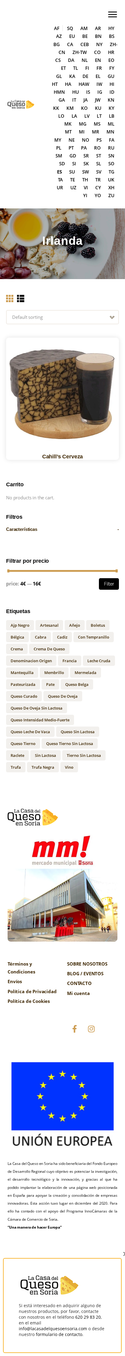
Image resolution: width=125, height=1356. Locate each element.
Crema (17, 649)
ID (112, 92)
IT (74, 100)
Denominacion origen (31, 660)
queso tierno (23, 743)
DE (85, 76)
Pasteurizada (23, 684)
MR (95, 132)
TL (75, 68)
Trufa (16, 767)
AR (98, 28)
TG (111, 172)
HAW (84, 84)
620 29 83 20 (88, 1317)
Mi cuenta (78, 993)
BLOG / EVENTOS (85, 973)
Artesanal (49, 625)
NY (99, 44)
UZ (73, 187)
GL (59, 76)
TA (60, 180)
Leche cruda (98, 660)
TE (72, 180)
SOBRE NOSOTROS (87, 964)
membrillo (54, 672)
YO (98, 195)
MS (97, 124)
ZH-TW (80, 52)
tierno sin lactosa (84, 755)
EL (98, 76)
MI (82, 132)
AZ (59, 36)
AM (84, 28)
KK (56, 108)
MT (68, 132)
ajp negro (20, 625)
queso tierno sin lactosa (69, 743)
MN (110, 132)
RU (111, 148)
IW (99, 84)
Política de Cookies (29, 1001)
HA (68, 84)
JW (97, 100)
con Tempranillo (93, 637)
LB (111, 116)
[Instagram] (91, 1029)
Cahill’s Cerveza (62, 457)
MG (82, 124)
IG (99, 92)
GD (72, 156)
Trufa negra (43, 767)
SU (72, 172)
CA (70, 44)
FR (99, 68)
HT (55, 84)
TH (85, 180)
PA (84, 148)
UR (60, 187)
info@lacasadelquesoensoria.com (53, 1328)
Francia (69, 660)
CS (58, 60)
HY (111, 28)
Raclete (17, 755)
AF (56, 28)
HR (111, 52)
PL (58, 148)
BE (85, 36)
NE (72, 140)
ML (111, 124)
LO (61, 116)
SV (98, 172)
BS (111, 36)
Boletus (98, 625)
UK (111, 180)
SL (98, 163)
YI (85, 195)
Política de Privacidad (32, 991)
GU (111, 76)
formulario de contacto (59, 1334)
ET (63, 68)
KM (70, 108)
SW (85, 172)
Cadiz (62, 637)
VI (86, 187)
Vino (69, 767)
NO (85, 140)
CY (98, 187)
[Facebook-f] (74, 1029)
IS (88, 92)
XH (111, 187)
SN (111, 156)
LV (87, 116)
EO (111, 60)
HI (112, 84)
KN (111, 100)
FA (111, 140)
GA (62, 100)
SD (62, 163)
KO (84, 108)
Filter (109, 584)
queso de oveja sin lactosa (36, 708)
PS (99, 140)
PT (71, 148)
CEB (84, 44)
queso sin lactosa (78, 731)
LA (74, 116)
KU (98, 108)
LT (99, 116)
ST (98, 156)
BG (56, 44)
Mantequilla (22, 672)
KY (111, 108)
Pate (50, 684)
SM (59, 156)
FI (87, 68)
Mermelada (85, 672)
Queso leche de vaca (30, 731)
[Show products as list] (20, 298)
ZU (111, 195)
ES (59, 172)
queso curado (24, 696)
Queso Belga (77, 684)
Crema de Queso (49, 649)
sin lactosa (45, 755)
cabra (40, 637)
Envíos (15, 981)
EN (98, 60)
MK (68, 124)
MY (57, 140)
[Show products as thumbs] (9, 298)
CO (97, 52)
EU (72, 36)
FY (111, 68)
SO (111, 163)
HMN (59, 92)
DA (71, 60)
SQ (70, 28)
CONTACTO (79, 983)
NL (85, 60)
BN (98, 36)
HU (75, 92)
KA (72, 76)
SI (74, 163)
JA (85, 100)
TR (98, 180)
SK (86, 163)
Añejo (74, 625)
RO (97, 148)
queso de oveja (63, 696)
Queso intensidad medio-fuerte (40, 720)
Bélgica (17, 637)
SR (86, 156)
